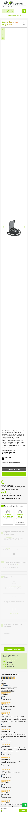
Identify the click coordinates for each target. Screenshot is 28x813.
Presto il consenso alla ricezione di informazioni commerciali (14, 428)
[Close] (26, 379)
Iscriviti (14, 432)
